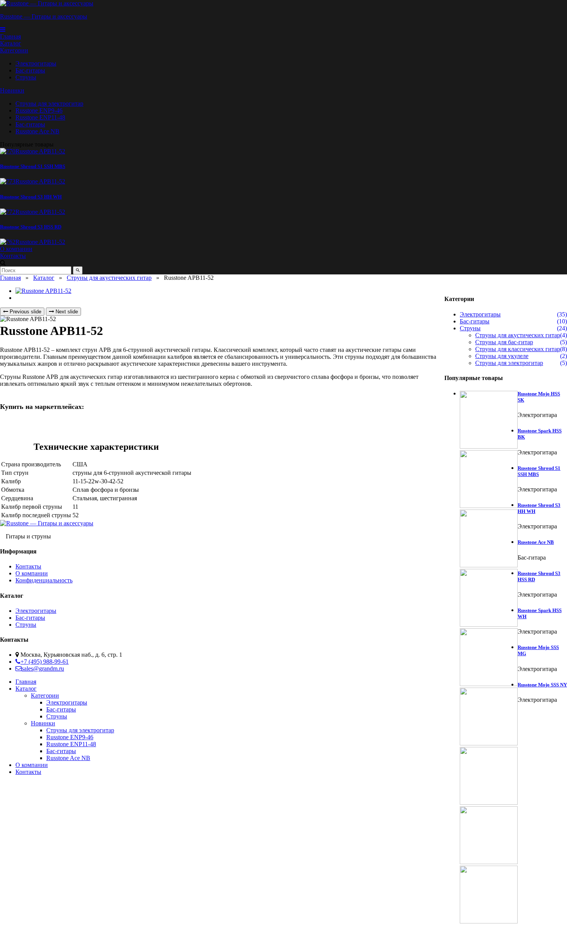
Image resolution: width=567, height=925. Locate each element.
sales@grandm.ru (43, 668)
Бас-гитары (474, 321)
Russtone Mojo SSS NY (542, 685)
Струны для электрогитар (509, 363)
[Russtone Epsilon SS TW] (193, 242)
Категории (14, 50)
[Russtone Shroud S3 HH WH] (32, 181)
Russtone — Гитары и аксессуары (43, 16)
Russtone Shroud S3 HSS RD (30, 227)
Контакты (28, 566)
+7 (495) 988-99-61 (44, 661)
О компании (31, 573)
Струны (470, 328)
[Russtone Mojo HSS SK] (489, 420)
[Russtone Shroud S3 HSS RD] (32, 212)
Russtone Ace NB (536, 542)
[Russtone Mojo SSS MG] (489, 836)
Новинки (12, 90)
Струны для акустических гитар (109, 277)
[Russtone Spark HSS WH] (489, 776)
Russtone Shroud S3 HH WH (31, 197)
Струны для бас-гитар (504, 342)
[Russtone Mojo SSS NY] (489, 895)
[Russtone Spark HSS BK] (489, 480)
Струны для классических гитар (517, 349)
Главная (10, 277)
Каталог (43, 277)
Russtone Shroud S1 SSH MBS (32, 166)
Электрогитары (480, 314)
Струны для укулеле (501, 356)
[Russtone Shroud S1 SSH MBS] (32, 151)
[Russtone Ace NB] (489, 658)
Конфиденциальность (44, 580)
